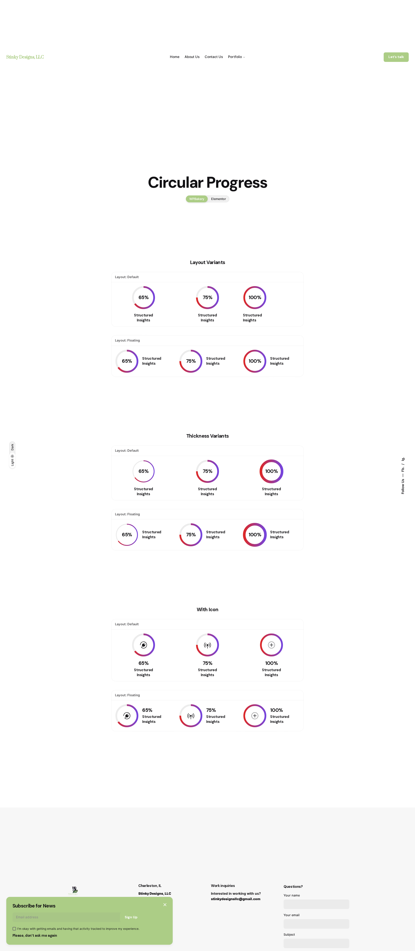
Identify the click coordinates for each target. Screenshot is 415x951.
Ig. (403, 459)
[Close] (165, 904)
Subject (289, 934)
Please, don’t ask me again (35, 935)
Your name (292, 895)
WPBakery (196, 199)
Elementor (218, 199)
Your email (292, 915)
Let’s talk (396, 57)
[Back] (12, 126)
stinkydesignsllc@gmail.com (235, 899)
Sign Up (131, 917)
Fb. (403, 469)
